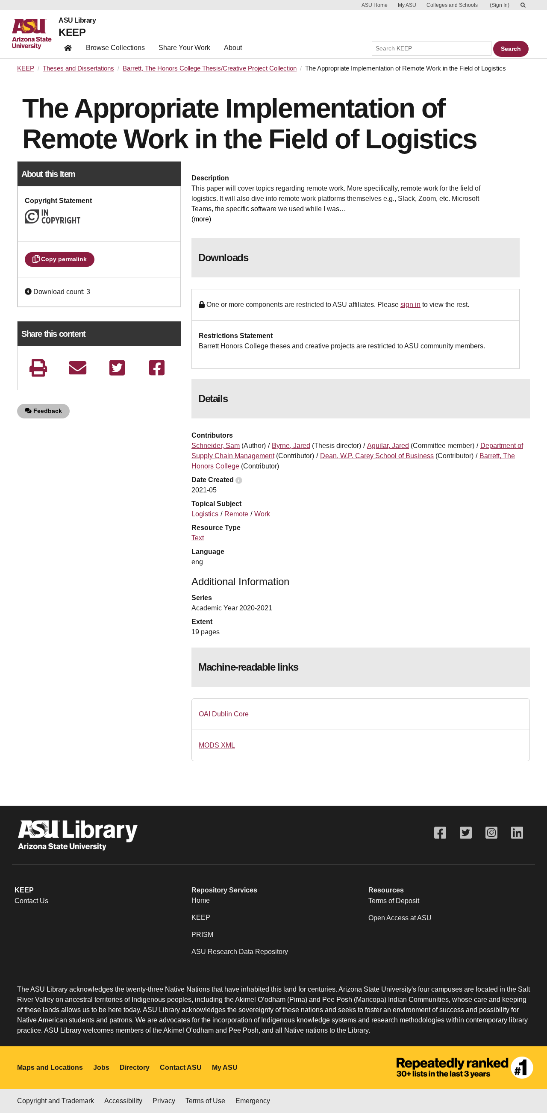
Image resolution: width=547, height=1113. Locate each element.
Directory (135, 1067)
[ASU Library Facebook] (440, 833)
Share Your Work (184, 47)
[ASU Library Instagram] (491, 833)
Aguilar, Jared (388, 445)
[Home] (35, 34)
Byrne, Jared (291, 445)
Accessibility (123, 1100)
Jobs (101, 1067)
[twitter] (117, 368)
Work (262, 514)
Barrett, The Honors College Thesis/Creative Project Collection (210, 68)
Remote (236, 514)
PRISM (202, 934)
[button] (29, 291)
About (233, 47)
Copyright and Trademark (55, 1100)
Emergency (252, 1100)
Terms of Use (205, 1100)
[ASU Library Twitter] (466, 833)
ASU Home (375, 5)
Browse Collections (115, 47)
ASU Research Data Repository (239, 951)
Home (200, 900)
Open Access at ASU (400, 918)
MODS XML (217, 745)
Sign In (499, 5)
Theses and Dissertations (78, 68)
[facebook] (157, 368)
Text (197, 538)
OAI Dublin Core (224, 714)
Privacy (164, 1100)
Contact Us (31, 900)
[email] (78, 368)
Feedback (47, 410)
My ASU (407, 5)
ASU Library (77, 20)
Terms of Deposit (393, 900)
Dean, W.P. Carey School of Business (377, 455)
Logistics (204, 514)
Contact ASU (181, 1067)
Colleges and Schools (452, 5)
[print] (38, 368)
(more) (201, 219)
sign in (410, 304)
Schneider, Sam (215, 445)
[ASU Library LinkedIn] (517, 833)
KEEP (72, 32)
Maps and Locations (50, 1067)
